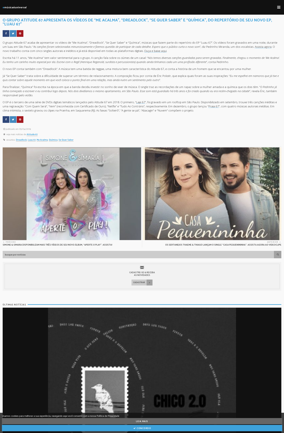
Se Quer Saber (66, 140)
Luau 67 (32, 140)
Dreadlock (21, 140)
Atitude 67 (32, 134)
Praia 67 (213, 106)
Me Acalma (42, 140)
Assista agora (263, 46)
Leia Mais (142, 421)
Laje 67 (140, 102)
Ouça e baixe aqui (155, 51)
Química (53, 140)
